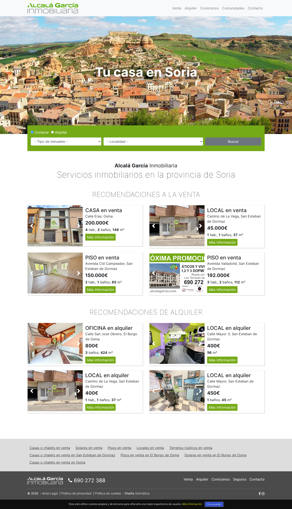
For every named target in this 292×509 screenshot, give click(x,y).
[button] (32, 225)
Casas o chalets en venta (49, 448)
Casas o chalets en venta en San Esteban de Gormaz (72, 455)
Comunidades (233, 8)
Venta (176, 8)
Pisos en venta (119, 448)
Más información (100, 237)
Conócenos (209, 8)
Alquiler (191, 8)
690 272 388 (88, 480)
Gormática (142, 493)
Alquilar (60, 132)
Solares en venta (88, 448)
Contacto (255, 8)
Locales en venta (150, 448)
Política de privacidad (76, 493)
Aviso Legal (50, 493)
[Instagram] (263, 493)
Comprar (41, 132)
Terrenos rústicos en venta (190, 448)
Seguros (239, 479)
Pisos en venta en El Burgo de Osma (150, 455)
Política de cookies (108, 493)
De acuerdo (214, 504)
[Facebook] (260, 493)
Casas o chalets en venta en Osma (57, 462)
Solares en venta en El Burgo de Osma (215, 455)
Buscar (233, 141)
